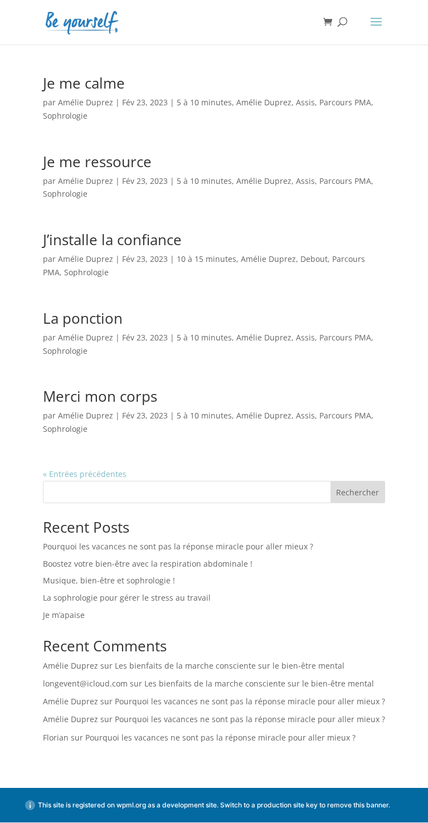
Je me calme (84, 83)
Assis (305, 102)
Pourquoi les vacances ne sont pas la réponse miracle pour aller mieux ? (178, 546)
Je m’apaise (64, 615)
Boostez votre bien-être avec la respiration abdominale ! (147, 563)
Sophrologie (65, 115)
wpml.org (131, 805)
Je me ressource (97, 162)
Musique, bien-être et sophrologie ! (109, 580)
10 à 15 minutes (206, 259)
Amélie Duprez (85, 102)
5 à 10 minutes (204, 102)
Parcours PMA (345, 102)
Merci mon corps (100, 396)
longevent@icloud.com (85, 683)
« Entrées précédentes (85, 474)
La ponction (83, 318)
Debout (314, 259)
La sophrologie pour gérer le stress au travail (127, 597)
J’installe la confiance (112, 240)
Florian (56, 737)
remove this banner (357, 805)
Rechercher (357, 492)
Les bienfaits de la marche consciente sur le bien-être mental (229, 665)
